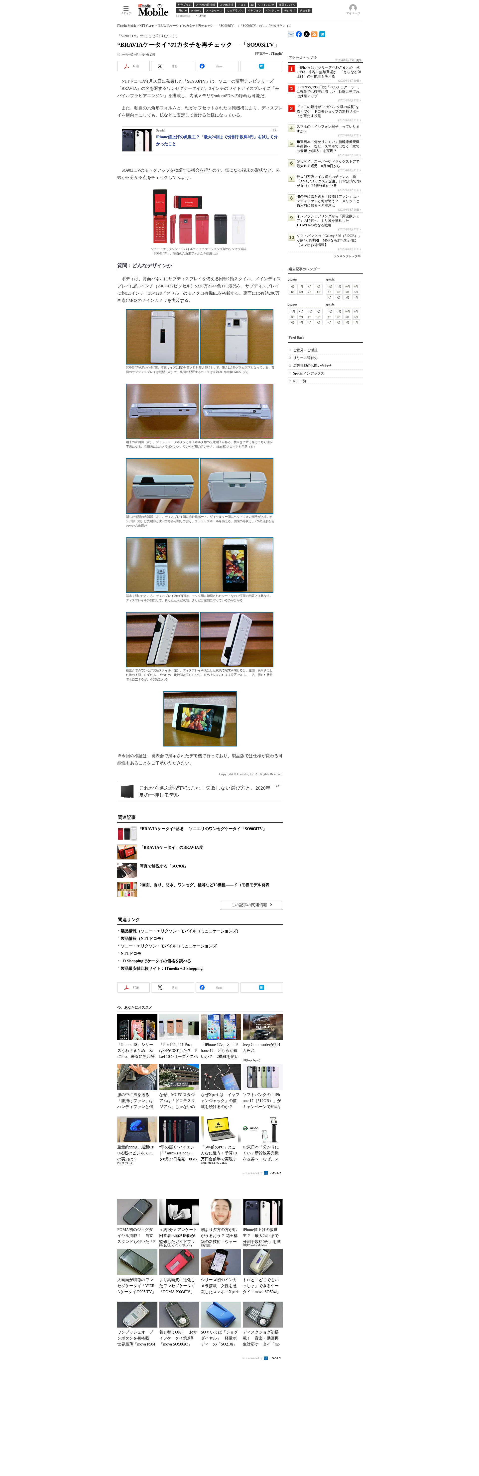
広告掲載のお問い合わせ (312, 366)
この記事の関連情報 (249, 905)
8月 (292, 286)
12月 (330, 286)
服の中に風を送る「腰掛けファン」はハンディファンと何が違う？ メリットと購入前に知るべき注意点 (328, 201)
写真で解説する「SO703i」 (164, 866)
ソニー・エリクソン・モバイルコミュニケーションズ (169, 946)
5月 (319, 286)
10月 (347, 286)
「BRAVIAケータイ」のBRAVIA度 (171, 847)
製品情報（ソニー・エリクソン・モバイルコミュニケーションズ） (180, 931)
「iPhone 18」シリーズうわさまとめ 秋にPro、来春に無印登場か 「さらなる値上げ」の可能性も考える (329, 72)
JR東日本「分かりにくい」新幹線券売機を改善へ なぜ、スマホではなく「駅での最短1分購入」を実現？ (328, 146)
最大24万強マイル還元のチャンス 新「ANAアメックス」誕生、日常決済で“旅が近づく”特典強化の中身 (329, 181)
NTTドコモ (146, 25)
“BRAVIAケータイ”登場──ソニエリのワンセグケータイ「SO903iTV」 (203, 829)
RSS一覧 (299, 381)
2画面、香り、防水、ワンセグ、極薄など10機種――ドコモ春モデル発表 (204, 885)
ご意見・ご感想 (305, 350)
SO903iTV (196, 81)
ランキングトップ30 (347, 256)
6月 (310, 286)
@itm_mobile (307, 33)
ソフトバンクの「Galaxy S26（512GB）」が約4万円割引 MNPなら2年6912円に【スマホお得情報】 (329, 240)
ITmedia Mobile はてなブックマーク (322, 33)
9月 (356, 286)
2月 (310, 292)
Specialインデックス (308, 373)
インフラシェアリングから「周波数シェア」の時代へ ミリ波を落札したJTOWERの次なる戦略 (328, 220)
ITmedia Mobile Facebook (299, 33)
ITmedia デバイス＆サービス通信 (291, 33)
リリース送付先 (305, 358)
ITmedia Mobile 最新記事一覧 (314, 33)
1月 (319, 292)
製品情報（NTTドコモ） (143, 938)
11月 (338, 286)
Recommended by (252, 1172)
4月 (292, 292)
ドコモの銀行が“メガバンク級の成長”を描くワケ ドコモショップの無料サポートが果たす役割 (328, 111)
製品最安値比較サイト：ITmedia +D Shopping (162, 968)
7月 (301, 286)
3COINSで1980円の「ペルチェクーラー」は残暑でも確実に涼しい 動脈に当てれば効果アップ (329, 91)
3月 (301, 292)
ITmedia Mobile (126, 25)
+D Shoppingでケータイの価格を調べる (156, 961)
